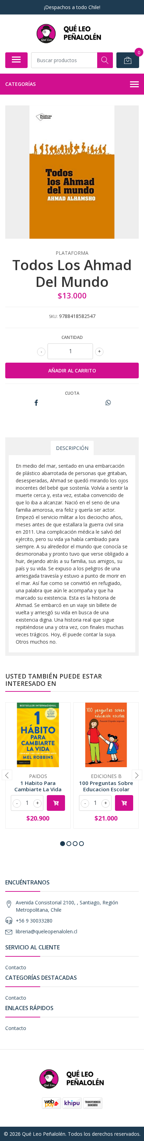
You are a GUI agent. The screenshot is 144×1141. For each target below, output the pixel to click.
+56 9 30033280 (34, 920)
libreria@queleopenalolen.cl (46, 931)
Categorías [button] (20, 84)
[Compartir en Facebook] (36, 403)
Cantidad (72, 337)
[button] (62, 843)
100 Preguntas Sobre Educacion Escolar (106, 786)
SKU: (53, 316)
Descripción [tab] (72, 448)
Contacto (15, 967)
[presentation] (7, 775)
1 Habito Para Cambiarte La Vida (38, 786)
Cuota (72, 393)
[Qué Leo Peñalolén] (69, 33)
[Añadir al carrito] (56, 803)
